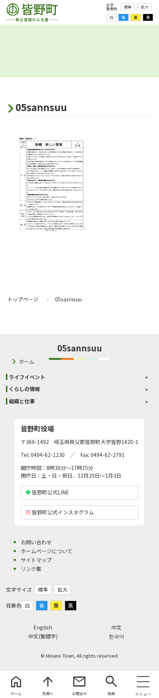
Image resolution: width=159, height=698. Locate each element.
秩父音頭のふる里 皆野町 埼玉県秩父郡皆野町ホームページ (32, 12)
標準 (127, 7)
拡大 (144, 7)
